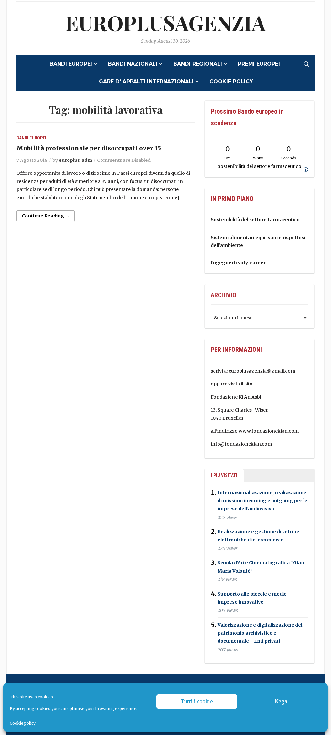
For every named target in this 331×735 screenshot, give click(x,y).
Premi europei (259, 64)
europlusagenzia (165, 22)
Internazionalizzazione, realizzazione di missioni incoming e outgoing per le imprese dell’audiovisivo (262, 501)
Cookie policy (23, 723)
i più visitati (224, 475)
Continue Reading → (45, 216)
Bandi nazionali (132, 64)
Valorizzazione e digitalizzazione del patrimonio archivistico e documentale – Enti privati (260, 633)
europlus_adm (75, 160)
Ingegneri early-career (238, 263)
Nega (281, 701)
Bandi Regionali (197, 64)
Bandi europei (70, 64)
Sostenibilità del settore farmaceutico (255, 220)
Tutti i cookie (197, 701)
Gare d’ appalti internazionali (146, 81)
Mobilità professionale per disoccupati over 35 (88, 148)
